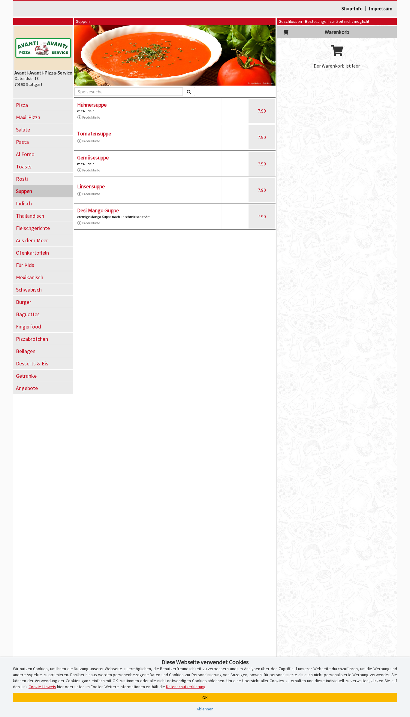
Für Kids (25, 265)
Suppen (24, 191)
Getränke (26, 375)
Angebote (27, 388)
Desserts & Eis (32, 363)
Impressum (380, 8)
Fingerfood (28, 326)
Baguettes (28, 314)
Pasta (22, 141)
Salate (23, 129)
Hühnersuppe (92, 104)
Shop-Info (352, 8)
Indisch (24, 203)
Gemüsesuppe (93, 157)
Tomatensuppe (94, 133)
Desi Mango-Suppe (98, 210)
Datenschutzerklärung (186, 686)
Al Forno (25, 154)
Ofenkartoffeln (32, 252)
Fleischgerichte (33, 228)
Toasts (24, 166)
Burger (23, 301)
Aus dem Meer (32, 240)
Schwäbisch (29, 289)
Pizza (22, 104)
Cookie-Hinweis (42, 686)
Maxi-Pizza (28, 117)
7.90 (262, 111)
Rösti (22, 178)
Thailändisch (30, 215)
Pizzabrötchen (32, 338)
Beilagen (25, 351)
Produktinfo (91, 117)
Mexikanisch (29, 277)
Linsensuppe (91, 186)
